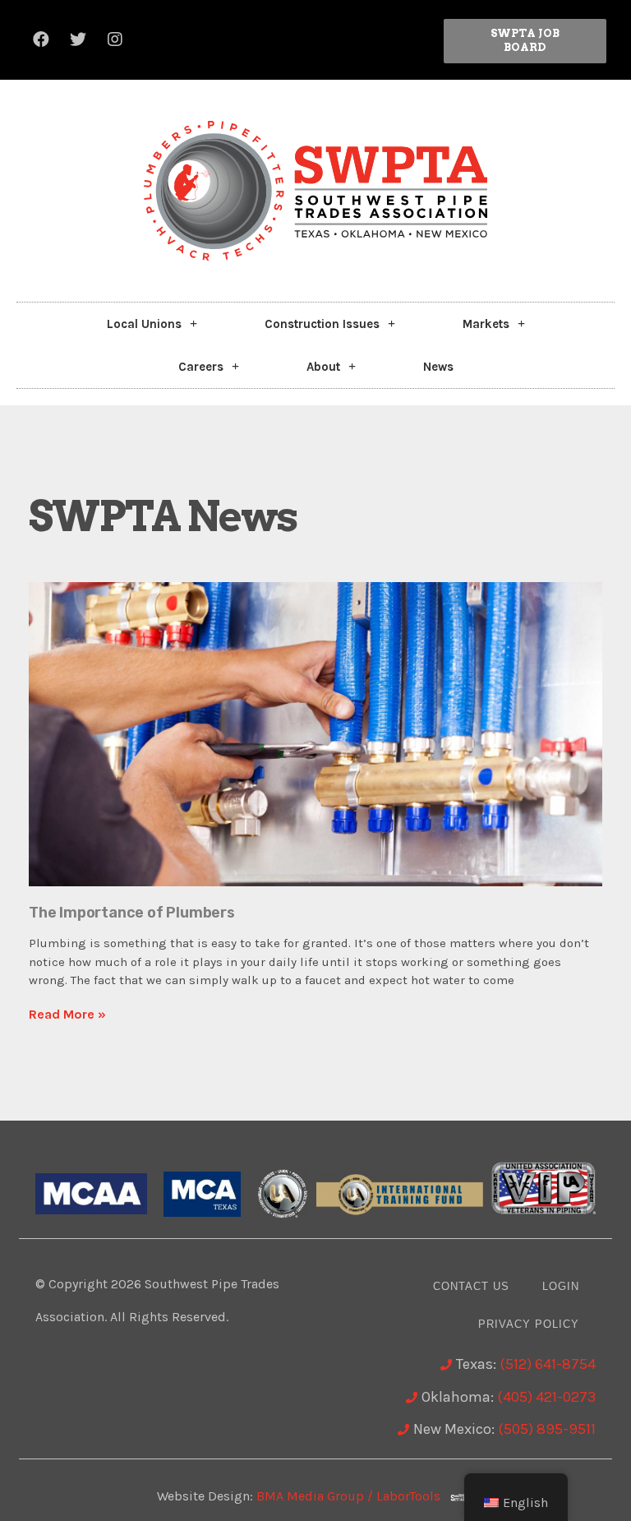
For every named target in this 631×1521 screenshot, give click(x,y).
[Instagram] (115, 39)
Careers (200, 366)
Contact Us (471, 1286)
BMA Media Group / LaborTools (353, 1496)
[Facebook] (41, 39)
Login (560, 1286)
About (323, 366)
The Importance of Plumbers (132, 913)
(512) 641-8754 (548, 1364)
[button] (525, 41)
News (438, 366)
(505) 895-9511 (547, 1429)
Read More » (67, 1014)
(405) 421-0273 (546, 1397)
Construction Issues (322, 324)
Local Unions (144, 324)
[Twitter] (78, 39)
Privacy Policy (528, 1324)
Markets (486, 324)
